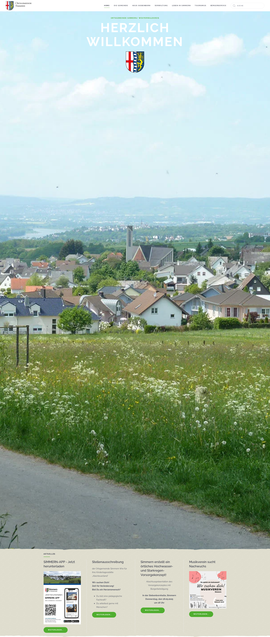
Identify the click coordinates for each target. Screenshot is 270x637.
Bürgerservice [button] (218, 5)
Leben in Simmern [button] (181, 5)
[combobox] (247, 5)
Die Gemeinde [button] (121, 5)
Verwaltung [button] (161, 5)
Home (107, 5)
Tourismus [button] (200, 5)
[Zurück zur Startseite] (19, 5)
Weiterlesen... (55, 630)
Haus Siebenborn (141, 5)
